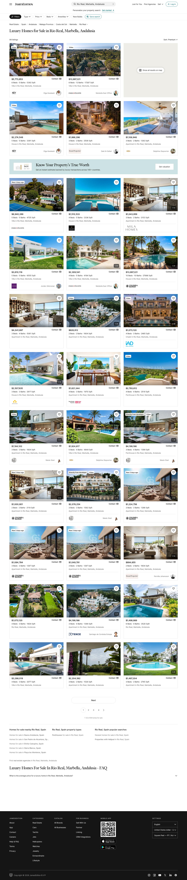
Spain (23, 24)
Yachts (35, 832)
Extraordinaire (38, 856)
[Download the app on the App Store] (108, 841)
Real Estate (14, 24)
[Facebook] (154, 875)
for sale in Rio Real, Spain (67, 735)
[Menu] (10, 4)
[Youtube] (160, 875)
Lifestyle (36, 860)
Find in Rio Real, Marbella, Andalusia (33, 760)
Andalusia (33, 24)
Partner (79, 827)
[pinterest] (176, 875)
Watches (36, 846)
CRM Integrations (83, 837)
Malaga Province (46, 24)
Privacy (12, 851)
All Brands (58, 823)
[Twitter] (165, 875)
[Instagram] (149, 875)
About (11, 823)
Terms (12, 846)
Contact (12, 832)
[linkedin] (170, 875)
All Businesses (60, 827)
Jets (34, 837)
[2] (103, 710)
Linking (79, 832)
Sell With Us (81, 823)
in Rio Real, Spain (112, 739)
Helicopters (37, 841)
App (11, 827)
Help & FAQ (14, 841)
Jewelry (36, 851)
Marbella (73, 24)
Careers (12, 837)
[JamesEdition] (24, 4)
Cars (34, 827)
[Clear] (113, 4)
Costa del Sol (61, 24)
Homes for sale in (26, 735)
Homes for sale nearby (27, 729)
